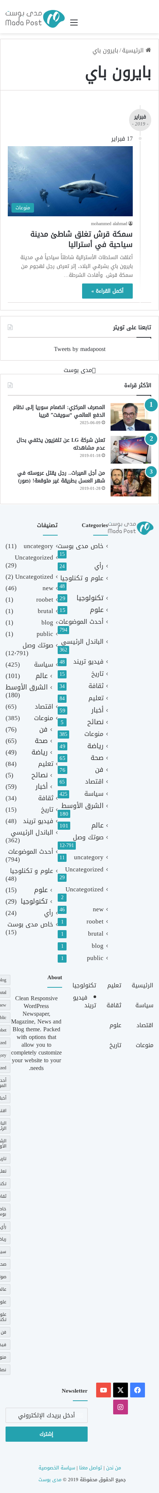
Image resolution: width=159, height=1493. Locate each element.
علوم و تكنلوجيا (82, 578)
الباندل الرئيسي (82, 642)
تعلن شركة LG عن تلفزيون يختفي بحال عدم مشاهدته (61, 444)
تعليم (96, 698)
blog (98, 946)
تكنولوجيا (90, 598)
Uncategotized (84, 889)
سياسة (94, 794)
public (95, 958)
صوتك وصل (88, 837)
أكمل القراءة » (107, 291)
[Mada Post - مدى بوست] (35, 19)
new (98, 909)
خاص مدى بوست (81, 546)
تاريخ (97, 674)
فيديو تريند (88, 661)
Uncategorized (84, 869)
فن (99, 770)
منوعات (94, 734)
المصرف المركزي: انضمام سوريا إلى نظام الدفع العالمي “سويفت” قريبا (59, 411)
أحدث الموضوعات (81, 622)
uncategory (89, 857)
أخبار (97, 710)
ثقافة (96, 686)
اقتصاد (94, 781)
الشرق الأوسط (82, 806)
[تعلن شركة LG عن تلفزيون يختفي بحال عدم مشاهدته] (131, 450)
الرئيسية (134, 50)
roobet (95, 921)
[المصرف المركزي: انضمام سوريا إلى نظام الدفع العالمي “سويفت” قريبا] (131, 417)
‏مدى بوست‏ (78, 370)
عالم (97, 825)
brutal (96, 934)
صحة (97, 758)
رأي (99, 566)
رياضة (95, 746)
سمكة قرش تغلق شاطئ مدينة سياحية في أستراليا (81, 239)
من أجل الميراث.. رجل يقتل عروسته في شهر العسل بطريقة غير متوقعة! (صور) (61, 477)
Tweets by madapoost (79, 349)
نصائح (95, 722)
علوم (97, 610)
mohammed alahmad (109, 224)
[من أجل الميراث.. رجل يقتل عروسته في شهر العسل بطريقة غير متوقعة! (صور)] (131, 482)
